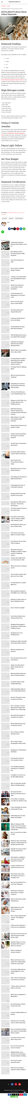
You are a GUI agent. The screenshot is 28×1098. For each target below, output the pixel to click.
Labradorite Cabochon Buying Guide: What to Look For (19, 244)
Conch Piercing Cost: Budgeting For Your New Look (18, 295)
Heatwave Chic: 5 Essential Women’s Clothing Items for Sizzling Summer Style (19, 842)
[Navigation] (2, 2)
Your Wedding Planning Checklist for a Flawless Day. (17, 768)
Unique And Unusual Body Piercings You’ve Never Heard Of (18, 435)
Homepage (3, 6)
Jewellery (11, 218)
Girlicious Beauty (14, 1)
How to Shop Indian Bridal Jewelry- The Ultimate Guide (18, 917)
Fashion (8, 6)
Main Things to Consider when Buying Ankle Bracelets (18, 419)
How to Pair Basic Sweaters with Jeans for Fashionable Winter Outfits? (18, 1031)
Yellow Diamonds (19, 218)
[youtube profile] (19, 1084)
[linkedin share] (20, 228)
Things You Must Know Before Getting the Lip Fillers (17, 667)
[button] (9, 1095)
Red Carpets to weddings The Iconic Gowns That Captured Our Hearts (18, 859)
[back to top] (25, 1092)
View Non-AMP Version (18, 1090)
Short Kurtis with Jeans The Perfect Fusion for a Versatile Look (18, 875)
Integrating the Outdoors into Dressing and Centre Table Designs (18, 385)
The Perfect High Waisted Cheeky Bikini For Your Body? (18, 971)
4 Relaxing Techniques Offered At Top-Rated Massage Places (17, 343)
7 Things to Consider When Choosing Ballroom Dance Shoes (18, 278)
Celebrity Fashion (15, 8)
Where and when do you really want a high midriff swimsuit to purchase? (18, 961)
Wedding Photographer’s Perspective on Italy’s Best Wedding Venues (18, 626)
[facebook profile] (12, 1084)
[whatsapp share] (24, 228)
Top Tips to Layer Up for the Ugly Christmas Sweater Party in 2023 (19, 935)
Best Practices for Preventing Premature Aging (17, 462)
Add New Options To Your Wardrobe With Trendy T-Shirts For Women (18, 944)
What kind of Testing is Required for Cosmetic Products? (17, 892)
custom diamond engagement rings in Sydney (12, 80)
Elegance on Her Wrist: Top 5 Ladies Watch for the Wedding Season (18, 402)
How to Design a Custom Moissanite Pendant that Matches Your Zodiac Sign (18, 707)
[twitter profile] (8, 1084)
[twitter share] (12, 228)
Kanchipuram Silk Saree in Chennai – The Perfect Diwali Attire (18, 503)
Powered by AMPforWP (14, 1092)
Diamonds (4, 218)
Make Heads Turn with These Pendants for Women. (17, 909)
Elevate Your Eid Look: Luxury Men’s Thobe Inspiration (17, 287)
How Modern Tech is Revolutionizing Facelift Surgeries (18, 253)
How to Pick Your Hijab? (18, 608)
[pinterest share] (17, 228)
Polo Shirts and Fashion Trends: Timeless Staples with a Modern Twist (18, 518)
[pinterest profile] (16, 1084)
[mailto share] (14, 228)
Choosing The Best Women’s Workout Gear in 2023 (18, 793)
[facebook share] (9, 228)
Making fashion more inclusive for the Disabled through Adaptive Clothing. (18, 1054)
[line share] (2, 232)
